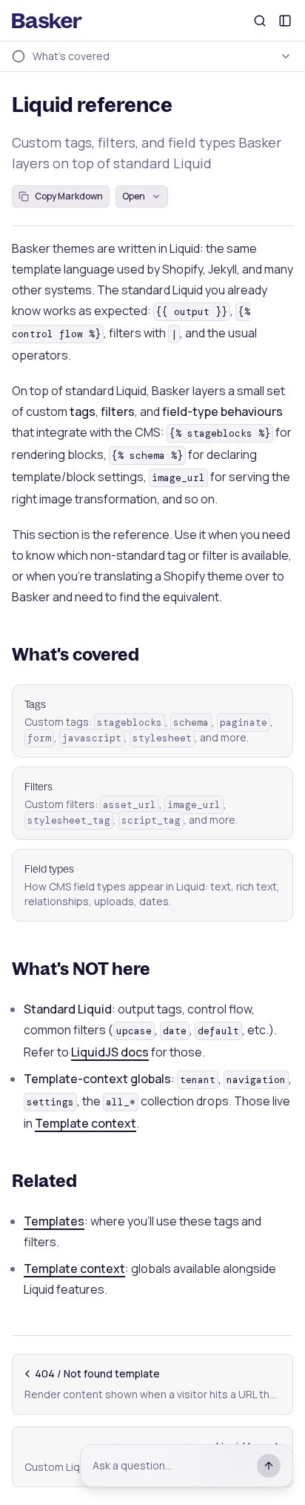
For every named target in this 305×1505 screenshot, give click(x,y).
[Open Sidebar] (285, 20)
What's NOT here (81, 968)
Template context (85, 1123)
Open (133, 196)
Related (44, 1180)
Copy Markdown (69, 196)
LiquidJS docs (110, 1052)
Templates (54, 1221)
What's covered (75, 654)
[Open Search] (259, 20)
